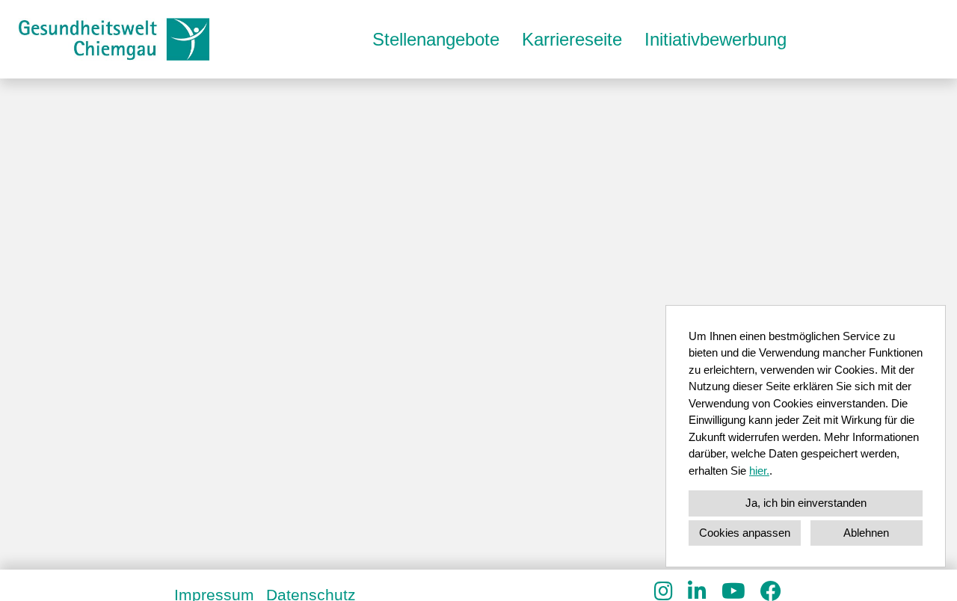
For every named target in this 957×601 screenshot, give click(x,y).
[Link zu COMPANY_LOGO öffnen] (114, 39)
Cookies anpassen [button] (744, 532)
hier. (759, 470)
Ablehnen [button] (866, 532)
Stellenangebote (435, 39)
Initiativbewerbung (715, 39)
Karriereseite (572, 39)
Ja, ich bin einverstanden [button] (806, 502)
